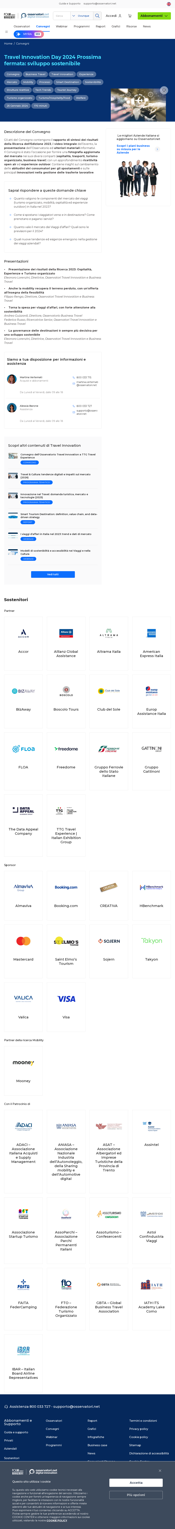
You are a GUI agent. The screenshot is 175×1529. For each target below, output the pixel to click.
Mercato (12, 82)
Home (8, 43)
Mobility (28, 82)
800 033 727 (84, 406)
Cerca (97, 16)
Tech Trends (43, 89)
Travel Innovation (62, 74)
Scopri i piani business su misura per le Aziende (133, 149)
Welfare (81, 97)
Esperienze (86, 74)
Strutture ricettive (18, 89)
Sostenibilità (93, 82)
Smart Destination (67, 82)
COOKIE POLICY (56, 1520)
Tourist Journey (66, 89)
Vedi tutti (53, 574)
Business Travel (35, 74)
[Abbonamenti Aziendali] (157, 149)
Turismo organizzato (19, 97)
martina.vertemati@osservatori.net (87, 384)
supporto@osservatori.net (87, 412)
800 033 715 (84, 377)
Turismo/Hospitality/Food (54, 97)
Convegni (22, 43)
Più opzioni (136, 1495)
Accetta (136, 1483)
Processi (44, 82)
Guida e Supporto (69, 3)
